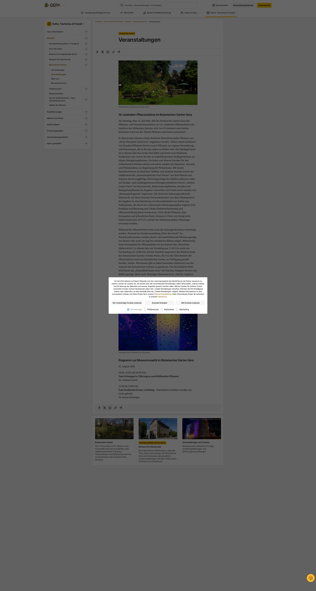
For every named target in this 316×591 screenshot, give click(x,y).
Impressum (162, 297)
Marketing (184, 309)
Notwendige (136, 309)
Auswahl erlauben (159, 303)
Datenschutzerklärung (162, 294)
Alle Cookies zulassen (190, 303)
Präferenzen (153, 309)
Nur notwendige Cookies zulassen (127, 303)
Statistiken (169, 309)
